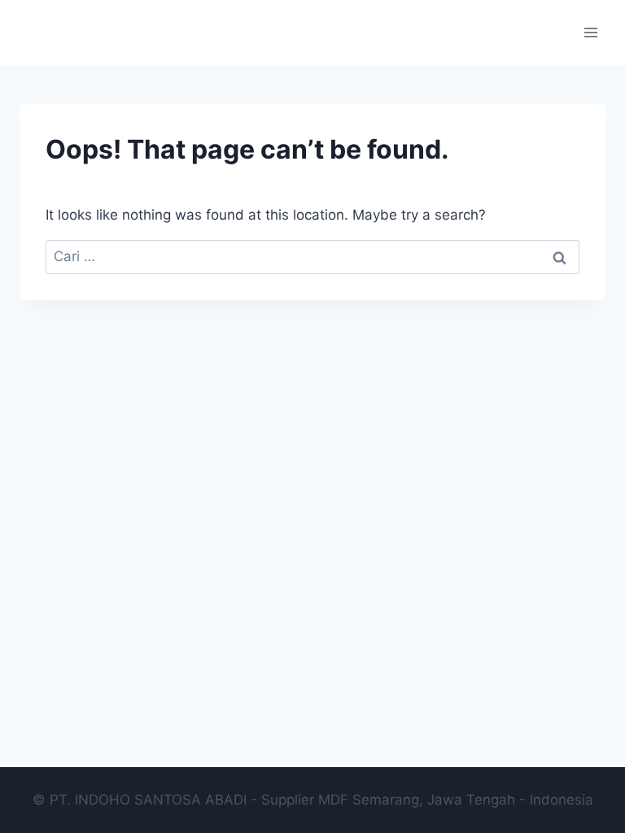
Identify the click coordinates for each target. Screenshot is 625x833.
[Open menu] (590, 32)
